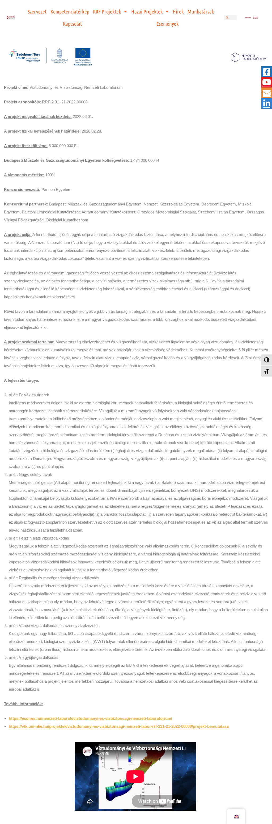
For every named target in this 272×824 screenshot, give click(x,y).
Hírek (178, 11)
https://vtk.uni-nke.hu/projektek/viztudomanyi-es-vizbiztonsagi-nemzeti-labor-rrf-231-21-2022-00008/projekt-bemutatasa (119, 726)
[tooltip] (266, 71)
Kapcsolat (72, 23)
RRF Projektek (107, 11)
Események (167, 23)
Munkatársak (201, 11)
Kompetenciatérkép (69, 11)
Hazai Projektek (147, 11)
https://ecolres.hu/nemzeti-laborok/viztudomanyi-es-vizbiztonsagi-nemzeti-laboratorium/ (90, 718)
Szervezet (37, 11)
